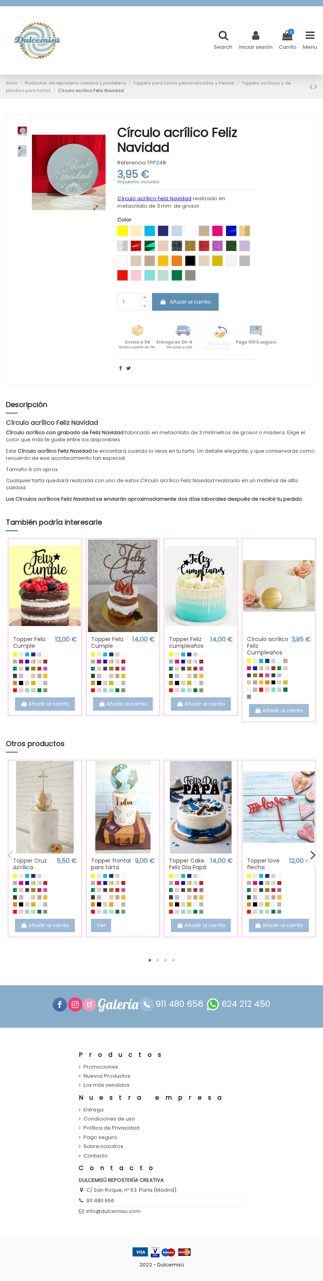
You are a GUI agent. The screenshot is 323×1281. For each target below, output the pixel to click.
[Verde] (39, 690)
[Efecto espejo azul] (27, 662)
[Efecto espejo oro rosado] (21, 669)
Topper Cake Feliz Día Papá (187, 864)
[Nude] (27, 683)
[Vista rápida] (45, 630)
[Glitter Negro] (27, 669)
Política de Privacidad (111, 1128)
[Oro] (33, 683)
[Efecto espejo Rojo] (45, 662)
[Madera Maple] (33, 676)
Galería (118, 1004)
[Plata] (45, 683)
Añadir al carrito (190, 302)
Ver (101, 925)
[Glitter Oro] (33, 669)
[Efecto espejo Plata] (39, 662)
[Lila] (21, 676)
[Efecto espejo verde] (15, 669)
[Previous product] (312, 86)
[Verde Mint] (33, 690)
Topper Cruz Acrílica (30, 864)
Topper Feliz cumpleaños (186, 642)
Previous (10, 855)
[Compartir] (120, 368)
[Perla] (39, 683)
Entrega (94, 1109)
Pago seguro (100, 1137)
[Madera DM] (39, 676)
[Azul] (27, 654)
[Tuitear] (128, 368)
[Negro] (21, 683)
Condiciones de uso (109, 1118)
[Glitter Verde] (15, 676)
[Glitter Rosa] (45, 669)
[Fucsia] (21, 662)
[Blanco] (45, 654)
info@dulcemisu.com (113, 1211)
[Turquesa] (27, 690)
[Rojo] (15, 690)
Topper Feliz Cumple (29, 642)
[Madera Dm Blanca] (27, 676)
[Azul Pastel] (39, 654)
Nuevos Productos (107, 1076)
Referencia (131, 162)
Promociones (101, 1067)
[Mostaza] (45, 676)
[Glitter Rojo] (39, 669)
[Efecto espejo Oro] (33, 662)
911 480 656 (100, 1200)
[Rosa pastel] (21, 690)
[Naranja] (15, 683)
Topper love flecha (263, 864)
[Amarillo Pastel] (21, 654)
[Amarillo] (15, 654)
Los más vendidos (107, 1085)
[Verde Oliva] (45, 690)
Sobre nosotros (103, 1146)
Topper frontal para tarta (111, 864)
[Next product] (315, 86)
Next (312, 855)
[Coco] (15, 662)
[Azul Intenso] (33, 654)
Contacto (96, 1155)
